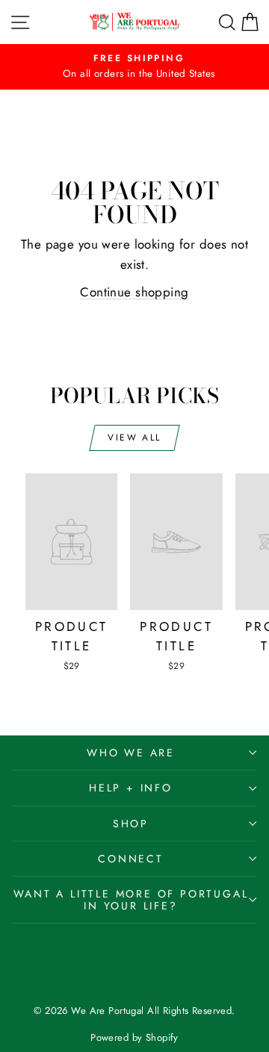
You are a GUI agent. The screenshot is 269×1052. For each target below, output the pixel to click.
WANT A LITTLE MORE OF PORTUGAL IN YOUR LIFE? (131, 899)
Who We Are (131, 752)
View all (134, 437)
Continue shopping (134, 292)
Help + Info (131, 787)
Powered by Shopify (134, 1037)
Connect (131, 858)
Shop (131, 823)
